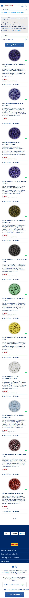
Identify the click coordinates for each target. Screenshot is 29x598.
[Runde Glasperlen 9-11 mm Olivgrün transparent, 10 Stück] (14, 211)
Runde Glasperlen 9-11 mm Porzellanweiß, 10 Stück (10, 377)
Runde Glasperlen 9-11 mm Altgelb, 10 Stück (14, 338)
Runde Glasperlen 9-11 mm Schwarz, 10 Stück (14, 260)
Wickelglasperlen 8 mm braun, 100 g (13, 493)
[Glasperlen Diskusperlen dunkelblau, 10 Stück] (14, 55)
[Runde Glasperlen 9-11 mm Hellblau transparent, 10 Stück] (14, 406)
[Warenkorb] (26, 5)
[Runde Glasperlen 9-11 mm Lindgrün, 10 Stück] (14, 289)
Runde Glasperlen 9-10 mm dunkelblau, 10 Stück (14, 182)
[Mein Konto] (22, 5)
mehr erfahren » (16, 30)
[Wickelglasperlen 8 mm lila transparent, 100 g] (14, 445)
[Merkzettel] (19, 5)
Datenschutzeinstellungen (14, 584)
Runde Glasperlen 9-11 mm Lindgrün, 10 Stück (13, 299)
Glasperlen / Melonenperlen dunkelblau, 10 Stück (10, 143)
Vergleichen (7, 84)
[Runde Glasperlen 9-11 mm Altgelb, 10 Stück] (14, 328)
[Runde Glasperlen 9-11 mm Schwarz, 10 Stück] (14, 250)
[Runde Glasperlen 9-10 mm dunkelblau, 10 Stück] (14, 172)
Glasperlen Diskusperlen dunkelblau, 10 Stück (13, 65)
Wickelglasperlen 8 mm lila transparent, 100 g (14, 455)
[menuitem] (19, 5)
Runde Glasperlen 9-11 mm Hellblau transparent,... (13, 416)
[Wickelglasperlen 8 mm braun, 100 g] (14, 484)
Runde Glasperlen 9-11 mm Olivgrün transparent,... (13, 221)
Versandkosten (6, 572)
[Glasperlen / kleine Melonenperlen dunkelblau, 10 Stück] (14, 94)
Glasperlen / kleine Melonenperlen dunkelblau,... (12, 104)
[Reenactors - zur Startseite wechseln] (9, 5)
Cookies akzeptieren (14, 594)
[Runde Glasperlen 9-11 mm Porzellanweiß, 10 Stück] (14, 367)
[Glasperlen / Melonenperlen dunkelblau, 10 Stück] (14, 133)
